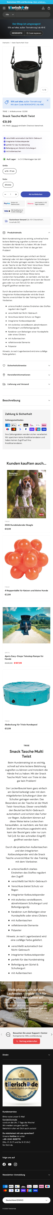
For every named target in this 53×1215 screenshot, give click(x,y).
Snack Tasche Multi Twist (20, 43)
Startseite (6, 43)
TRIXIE (5, 111)
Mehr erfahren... (39, 2)
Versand (14, 126)
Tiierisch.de (12, 1209)
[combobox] (26, 14)
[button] (49, 8)
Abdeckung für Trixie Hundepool (21, 724)
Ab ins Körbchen (35, 194)
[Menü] (4, 8)
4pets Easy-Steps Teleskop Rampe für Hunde (24, 657)
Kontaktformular (10, 1119)
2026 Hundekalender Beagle (19, 525)
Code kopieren (35, 33)
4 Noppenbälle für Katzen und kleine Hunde (26, 590)
